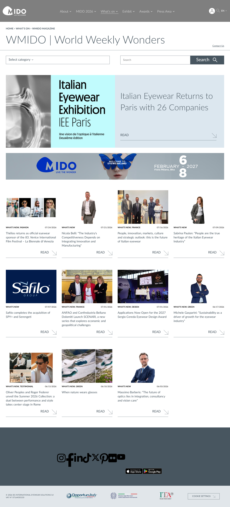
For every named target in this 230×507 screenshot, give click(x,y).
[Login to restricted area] (212, 11)
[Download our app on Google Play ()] (152, 471)
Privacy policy (197, 439)
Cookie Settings (201, 496)
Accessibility (196, 449)
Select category (19, 59)
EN (222, 11)
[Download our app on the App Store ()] (134, 471)
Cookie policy (197, 443)
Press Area (164, 11)
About (64, 11)
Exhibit (127, 11)
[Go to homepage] (14, 10)
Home (9, 29)
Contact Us (218, 46)
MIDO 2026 (84, 11)
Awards (144, 11)
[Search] (218, 11)
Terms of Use (197, 446)
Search (203, 60)
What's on (108, 11)
